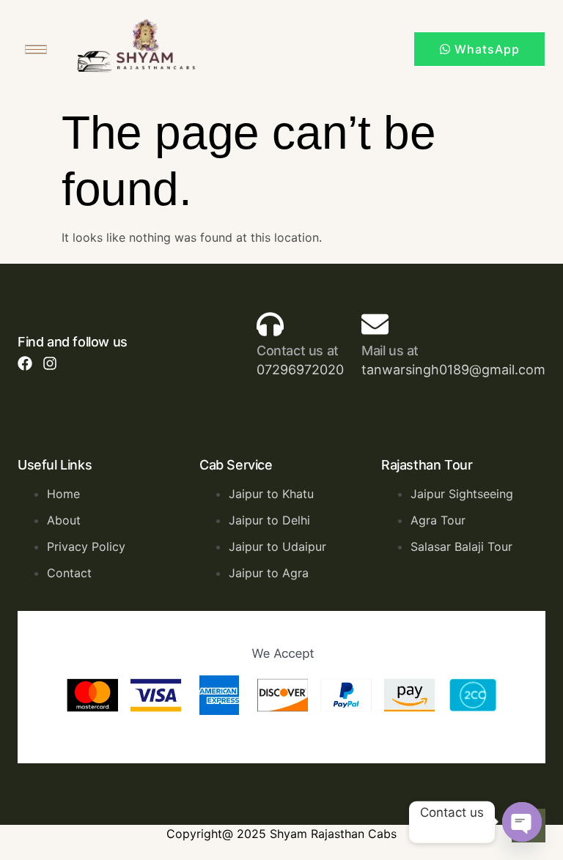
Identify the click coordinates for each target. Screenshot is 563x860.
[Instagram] (50, 363)
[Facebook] (25, 363)
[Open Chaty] (522, 822)
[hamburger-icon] (36, 49)
